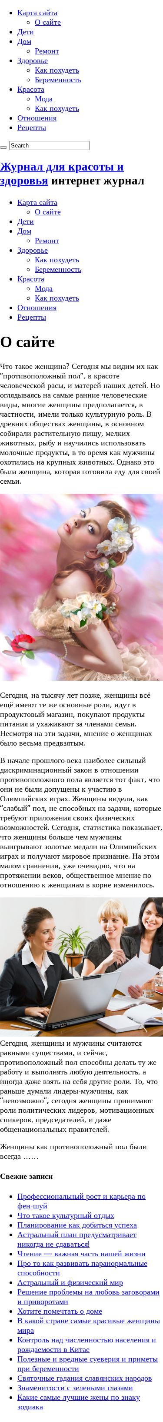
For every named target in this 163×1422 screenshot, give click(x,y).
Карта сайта (37, 12)
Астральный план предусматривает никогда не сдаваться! (76, 1239)
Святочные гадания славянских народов (84, 1377)
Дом (24, 41)
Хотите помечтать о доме (59, 1310)
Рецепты (31, 127)
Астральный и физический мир (70, 1282)
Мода (44, 98)
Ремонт (47, 50)
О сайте (48, 22)
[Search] (3, 147)
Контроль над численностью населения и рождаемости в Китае (86, 1344)
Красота (30, 89)
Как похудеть (57, 69)
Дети (25, 31)
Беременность (58, 79)
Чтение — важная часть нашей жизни (81, 1253)
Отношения (37, 117)
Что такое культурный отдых (65, 1215)
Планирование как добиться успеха (77, 1224)
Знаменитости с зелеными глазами (75, 1387)
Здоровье (32, 60)
